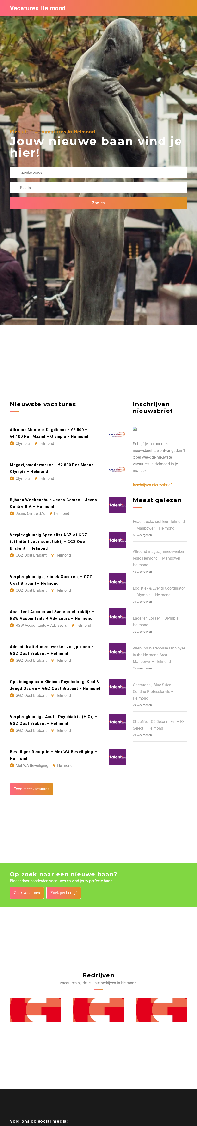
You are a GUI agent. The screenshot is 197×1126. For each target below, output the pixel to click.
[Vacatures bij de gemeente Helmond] (35, 1009)
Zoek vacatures (27, 892)
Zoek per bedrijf (63, 892)
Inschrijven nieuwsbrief (152, 485)
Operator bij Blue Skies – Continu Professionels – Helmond (154, 692)
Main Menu (183, 8)
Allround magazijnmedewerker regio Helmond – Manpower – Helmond (158, 558)
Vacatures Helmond (38, 8)
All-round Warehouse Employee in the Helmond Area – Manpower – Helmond (159, 655)
